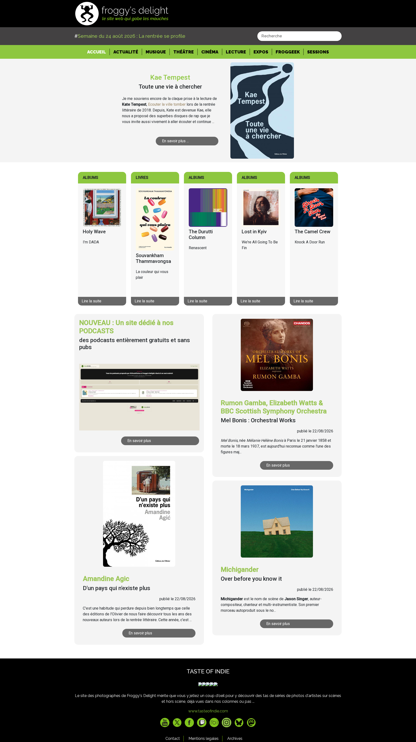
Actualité (125, 51)
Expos (261, 51)
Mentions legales (203, 738)
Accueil (98, 51)
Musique (156, 51)
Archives (234, 738)
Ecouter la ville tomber (167, 104)
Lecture (236, 51)
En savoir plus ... (175, 141)
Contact (172, 738)
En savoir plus (139, 440)
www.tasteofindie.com (208, 711)
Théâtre (183, 51)
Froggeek (288, 51)
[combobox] (299, 36)
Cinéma (209, 51)
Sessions (318, 51)
